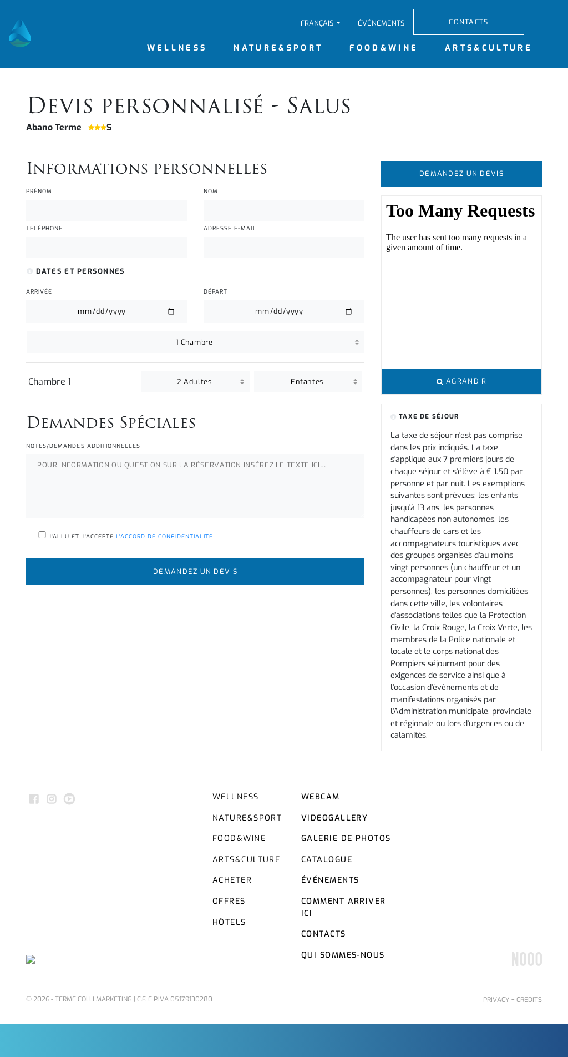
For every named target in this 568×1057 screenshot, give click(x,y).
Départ (215, 291)
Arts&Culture (488, 48)
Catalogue (326, 859)
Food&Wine (383, 48)
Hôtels (229, 922)
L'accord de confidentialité (164, 536)
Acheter (232, 880)
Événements (381, 23)
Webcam (320, 797)
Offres (229, 901)
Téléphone (44, 228)
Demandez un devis (195, 571)
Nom (211, 191)
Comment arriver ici (343, 907)
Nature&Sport (278, 48)
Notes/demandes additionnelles (83, 446)
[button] (320, 23)
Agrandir (465, 381)
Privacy (496, 999)
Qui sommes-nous (343, 955)
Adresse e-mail (230, 228)
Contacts (468, 22)
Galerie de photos (345, 838)
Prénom (39, 191)
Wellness (177, 48)
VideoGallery (334, 818)
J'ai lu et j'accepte (130, 536)
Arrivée (39, 291)
